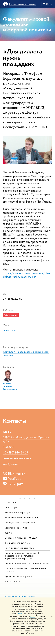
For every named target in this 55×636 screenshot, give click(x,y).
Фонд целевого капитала (17, 542)
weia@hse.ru (10, 464)
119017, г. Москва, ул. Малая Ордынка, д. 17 (26, 439)
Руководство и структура (17, 512)
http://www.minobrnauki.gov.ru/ (20, 596)
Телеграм (15, 483)
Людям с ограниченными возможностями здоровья (25, 570)
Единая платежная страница (18, 576)
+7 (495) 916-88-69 (15, 452)
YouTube (14, 478)
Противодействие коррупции (19, 547)
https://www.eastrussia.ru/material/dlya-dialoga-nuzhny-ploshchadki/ (26, 275)
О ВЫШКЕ (10, 502)
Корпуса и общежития (16, 527)
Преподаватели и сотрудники (20, 522)
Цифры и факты (12, 507)
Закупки (8, 532)
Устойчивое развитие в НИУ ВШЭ (21, 517)
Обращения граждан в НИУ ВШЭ (21, 537)
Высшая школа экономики (22, 4)
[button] (20, 498)
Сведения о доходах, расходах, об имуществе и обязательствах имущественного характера (22, 556)
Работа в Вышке (12, 581)
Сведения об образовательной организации (27, 563)
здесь (20, 614)
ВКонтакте (16, 473)
